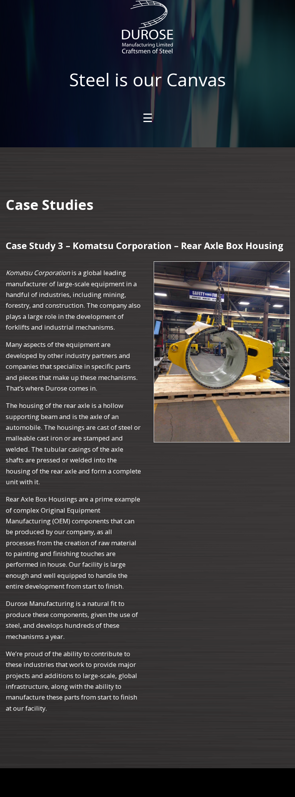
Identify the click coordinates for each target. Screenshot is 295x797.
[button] (222, 352)
